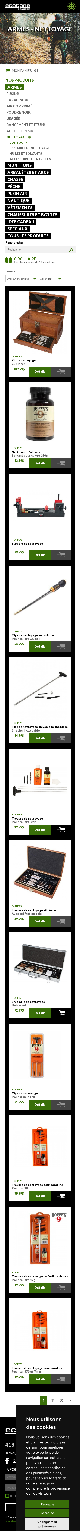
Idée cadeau (20, 221)
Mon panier (25, 70)
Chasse (15, 179)
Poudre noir (18, 112)
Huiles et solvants (26, 153)
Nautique (18, 200)
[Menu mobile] (71, 9)
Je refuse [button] (47, 1513)
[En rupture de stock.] (61, 372)
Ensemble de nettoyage (29, 148)
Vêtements (19, 207)
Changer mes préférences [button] (47, 1524)
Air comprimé (19, 106)
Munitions (19, 165)
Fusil (12, 94)
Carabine (17, 100)
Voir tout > (18, 142)
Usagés (13, 118)
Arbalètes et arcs (28, 172)
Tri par (10, 271)
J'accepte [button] (47, 1504)
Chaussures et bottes (32, 214)
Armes (14, 87)
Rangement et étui (25, 125)
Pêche (13, 186)
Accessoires (19, 131)
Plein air (17, 193)
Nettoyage (18, 137)
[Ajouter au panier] (61, 830)
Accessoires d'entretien (30, 159)
